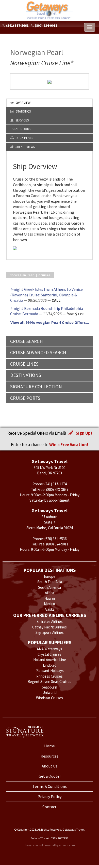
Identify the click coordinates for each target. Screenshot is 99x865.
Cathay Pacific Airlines (49, 627)
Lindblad (49, 665)
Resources (49, 756)
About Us (49, 765)
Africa (49, 592)
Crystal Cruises (49, 654)
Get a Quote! (49, 776)
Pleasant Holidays (50, 670)
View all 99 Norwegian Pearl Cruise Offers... (49, 322)
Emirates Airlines (50, 621)
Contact (49, 806)
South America (49, 587)
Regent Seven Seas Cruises (49, 681)
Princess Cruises (49, 676)
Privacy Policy (49, 796)
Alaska (50, 609)
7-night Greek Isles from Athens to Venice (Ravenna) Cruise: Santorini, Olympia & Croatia (46, 295)
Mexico (49, 603)
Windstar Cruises (49, 697)
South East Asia (49, 581)
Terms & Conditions (49, 786)
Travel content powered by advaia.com (49, 845)
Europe (49, 576)
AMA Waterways (49, 649)
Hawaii (49, 598)
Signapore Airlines (50, 632)
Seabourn (49, 687)
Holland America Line (49, 659)
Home (49, 745)
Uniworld (49, 692)
